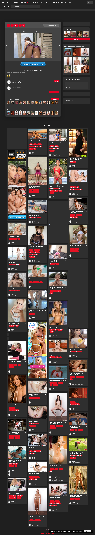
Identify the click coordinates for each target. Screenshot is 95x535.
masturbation (33, 425)
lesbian (18, 497)
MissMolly (58, 503)
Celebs (73, 409)
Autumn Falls (32, 477)
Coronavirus (37, 250)
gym (19, 365)
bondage (52, 501)
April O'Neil (52, 357)
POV (57, 357)
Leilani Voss (36, 189)
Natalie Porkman (79, 377)
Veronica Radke (36, 398)
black (10, 463)
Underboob (74, 356)
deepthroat (19, 495)
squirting (32, 479)
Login (90, 2)
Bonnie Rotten (12, 495)
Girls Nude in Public (35, 196)
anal (78, 187)
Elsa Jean (15, 239)
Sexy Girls (74, 166)
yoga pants (79, 455)
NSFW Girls (5, 2)
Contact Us (69, 101)
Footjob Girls (74, 434)
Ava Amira (52, 188)
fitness (15, 365)
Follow (56, 81)
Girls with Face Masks (35, 261)
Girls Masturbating (35, 430)
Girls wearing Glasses (76, 256)
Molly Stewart (53, 505)
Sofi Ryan (80, 430)
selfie (51, 293)
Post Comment (54, 92)
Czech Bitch (68, 82)
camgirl (71, 249)
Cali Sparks (72, 455)
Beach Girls (33, 153)
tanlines (39, 217)
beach (31, 144)
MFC (55, 329)
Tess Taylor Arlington (14, 410)
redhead (72, 217)
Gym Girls (13, 372)
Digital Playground (54, 190)
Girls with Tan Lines (35, 222)
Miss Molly (52, 503)
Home (16, 2)
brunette (39, 144)
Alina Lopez (72, 187)
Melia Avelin (73, 161)
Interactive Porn (58, 2)
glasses (76, 249)
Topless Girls (13, 295)
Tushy (80, 189)
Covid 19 (31, 252)
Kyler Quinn (52, 263)
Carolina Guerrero (34, 146)
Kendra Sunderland (34, 423)
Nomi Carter (52, 148)
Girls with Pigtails (55, 298)
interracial (72, 215)
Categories (23, 2)
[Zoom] (20, 25)
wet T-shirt (55, 384)
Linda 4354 (52, 425)
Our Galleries (34, 2)
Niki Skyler (60, 329)
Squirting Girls (34, 484)
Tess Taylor (11, 408)
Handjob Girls (14, 443)
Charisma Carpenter (74, 404)
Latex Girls (54, 268)
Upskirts (16, 99)
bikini (35, 144)
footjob (72, 430)
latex (58, 263)
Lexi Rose (11, 465)
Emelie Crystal (36, 282)
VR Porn (47, 2)
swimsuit (52, 150)
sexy (58, 148)
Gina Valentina (12, 497)
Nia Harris (11, 367)
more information (78, 531)
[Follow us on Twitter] (4, 6)
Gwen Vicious (33, 217)
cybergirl (72, 498)
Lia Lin (31, 148)
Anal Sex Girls (75, 194)
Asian (31, 189)
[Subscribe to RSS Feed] (8, 6)
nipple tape (32, 256)
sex (76, 189)
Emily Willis (11, 436)
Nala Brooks (78, 215)
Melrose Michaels (74, 251)
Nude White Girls (14, 269)
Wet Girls (53, 389)
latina (40, 146)
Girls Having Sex (55, 362)
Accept (87, 531)
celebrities (60, 382)
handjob (17, 436)
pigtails (59, 291)
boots (31, 451)
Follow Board (54, 99)
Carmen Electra (53, 382)
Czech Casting (69, 85)
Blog (41, 2)
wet (34, 148)
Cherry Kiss (32, 314)
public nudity (32, 192)
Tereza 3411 (37, 520)
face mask (37, 252)
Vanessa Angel (59, 425)
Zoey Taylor (72, 457)
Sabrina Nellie (78, 351)
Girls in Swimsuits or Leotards (58, 155)
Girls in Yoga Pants (76, 462)
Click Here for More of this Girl (33, 64)
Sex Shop (68, 2)
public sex (17, 438)
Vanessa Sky (53, 428)
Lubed (56, 146)
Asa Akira (52, 469)
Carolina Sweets (37, 451)
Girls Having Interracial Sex (77, 222)
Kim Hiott (77, 498)
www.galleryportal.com (51, 25)
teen (38, 192)
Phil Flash (68, 87)
